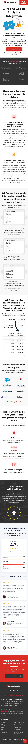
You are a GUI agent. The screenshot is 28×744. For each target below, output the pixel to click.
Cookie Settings (5, 716)
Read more (4, 711)
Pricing (3, 725)
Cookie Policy (17, 729)
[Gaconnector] (10, 2)
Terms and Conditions (20, 725)
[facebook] (10, 690)
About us (3, 722)
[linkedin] (14, 690)
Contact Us (4, 732)
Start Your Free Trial (14, 49)
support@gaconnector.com (16, 695)
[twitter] (17, 690)
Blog (2, 727)
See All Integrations (13, 402)
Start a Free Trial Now (13, 676)
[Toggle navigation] (1, 2)
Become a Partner (19, 722)
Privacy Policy (17, 727)
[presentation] (2, 217)
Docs (2, 729)
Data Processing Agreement (18, 733)
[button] (23, 2)
